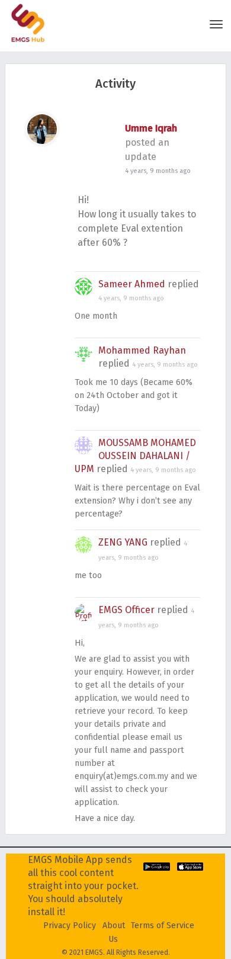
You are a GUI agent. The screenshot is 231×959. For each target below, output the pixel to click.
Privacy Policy (69, 925)
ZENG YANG (122, 542)
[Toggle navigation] (216, 24)
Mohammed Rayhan (142, 350)
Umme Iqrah (151, 128)
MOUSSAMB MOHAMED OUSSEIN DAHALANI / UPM (135, 455)
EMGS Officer (126, 609)
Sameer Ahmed (131, 284)
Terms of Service (162, 925)
